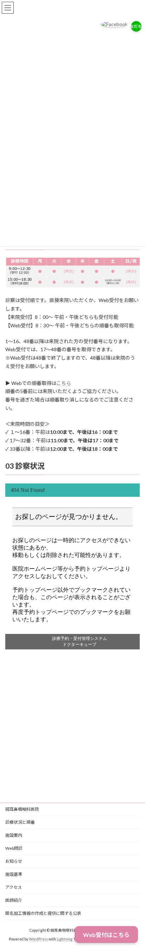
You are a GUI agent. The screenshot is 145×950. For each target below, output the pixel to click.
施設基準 (13, 874)
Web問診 (14, 848)
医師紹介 (13, 900)
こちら (63, 383)
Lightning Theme (71, 939)
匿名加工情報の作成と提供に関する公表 (43, 913)
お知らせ (13, 861)
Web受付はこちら (106, 934)
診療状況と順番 (20, 822)
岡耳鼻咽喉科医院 (22, 809)
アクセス (13, 887)
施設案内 (13, 835)
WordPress (38, 939)
